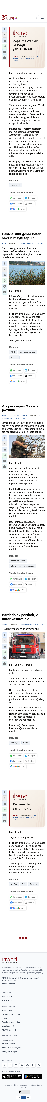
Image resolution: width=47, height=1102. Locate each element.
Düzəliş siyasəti (8, 1026)
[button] (4, 29)
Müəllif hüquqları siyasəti (12, 1048)
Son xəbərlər (7, 996)
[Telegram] (27, 1065)
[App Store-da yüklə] (12, 1076)
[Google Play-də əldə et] (33, 1076)
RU (28, 1097)
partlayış (14, 743)
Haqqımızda (7, 1011)
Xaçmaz (33, 884)
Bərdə (25, 743)
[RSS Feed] (39, 1065)
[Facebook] (10, 1065)
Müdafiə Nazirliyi (18, 561)
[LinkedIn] (33, 1065)
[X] (16, 1065)
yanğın (14, 884)
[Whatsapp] (4, 1065)
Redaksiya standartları (11, 1022)
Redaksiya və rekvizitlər (11, 1014)
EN (19, 1097)
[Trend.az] (9, 17)
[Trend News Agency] (9, 960)
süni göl (14, 357)
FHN (13, 352)
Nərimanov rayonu (27, 352)
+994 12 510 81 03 (9, 981)
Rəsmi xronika (7, 1000)
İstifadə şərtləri (8, 1040)
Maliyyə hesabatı (9, 1030)
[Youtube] (21, 1065)
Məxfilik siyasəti (8, 1044)
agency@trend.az (8, 984)
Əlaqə (4, 1018)
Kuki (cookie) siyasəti (10, 1051)
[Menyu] (42, 17)
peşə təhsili (15, 185)
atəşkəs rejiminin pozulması (22, 566)
